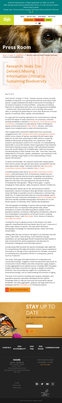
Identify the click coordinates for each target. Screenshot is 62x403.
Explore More (29, 20)
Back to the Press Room (19, 290)
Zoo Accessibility (19, 347)
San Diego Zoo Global (13, 218)
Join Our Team (31, 16)
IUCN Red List (34, 122)
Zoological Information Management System (38, 134)
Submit (32, 331)
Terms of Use (17, 388)
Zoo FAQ (32, 347)
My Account (51, 16)
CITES (28, 126)
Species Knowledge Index (47, 197)
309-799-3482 (45, 365)
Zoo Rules (40, 347)
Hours (16, 359)
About (22, 16)
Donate (48, 20)
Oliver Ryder (28, 216)
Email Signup (42, 16)
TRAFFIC (34, 126)
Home (5, 55)
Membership (39, 20)
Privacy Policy (17, 385)
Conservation (52, 347)
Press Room (20, 55)
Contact (7, 347)
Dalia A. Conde (39, 168)
